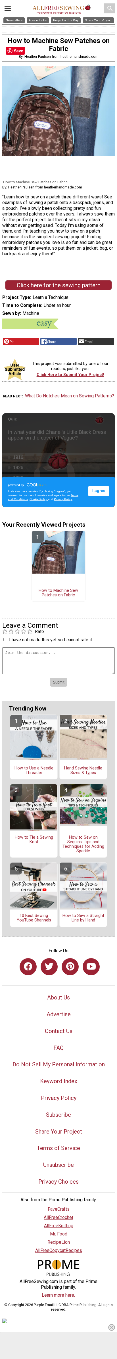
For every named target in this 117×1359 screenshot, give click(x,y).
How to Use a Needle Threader (33, 770)
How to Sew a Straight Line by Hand (83, 918)
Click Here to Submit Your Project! (70, 374)
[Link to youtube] (91, 966)
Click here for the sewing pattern (59, 285)
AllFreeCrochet (58, 1217)
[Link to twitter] (49, 966)
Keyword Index (58, 1081)
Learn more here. (58, 1295)
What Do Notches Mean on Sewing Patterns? (69, 396)
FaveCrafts (59, 1209)
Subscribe (58, 1114)
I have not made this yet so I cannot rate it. (51, 639)
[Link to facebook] (28, 966)
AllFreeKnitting (58, 1225)
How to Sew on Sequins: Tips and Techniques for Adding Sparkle (83, 844)
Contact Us (58, 1031)
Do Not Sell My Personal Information (58, 1064)
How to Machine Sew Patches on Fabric (58, 593)
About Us (58, 997)
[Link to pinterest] (70, 966)
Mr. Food (58, 1234)
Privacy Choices (58, 1181)
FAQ (58, 1047)
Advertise (59, 1014)
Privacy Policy (58, 1098)
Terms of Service (58, 1148)
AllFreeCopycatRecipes (58, 1250)
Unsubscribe (58, 1164)
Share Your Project (58, 1131)
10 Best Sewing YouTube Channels (34, 918)
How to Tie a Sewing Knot (34, 839)
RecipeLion (58, 1242)
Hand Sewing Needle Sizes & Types (83, 770)
